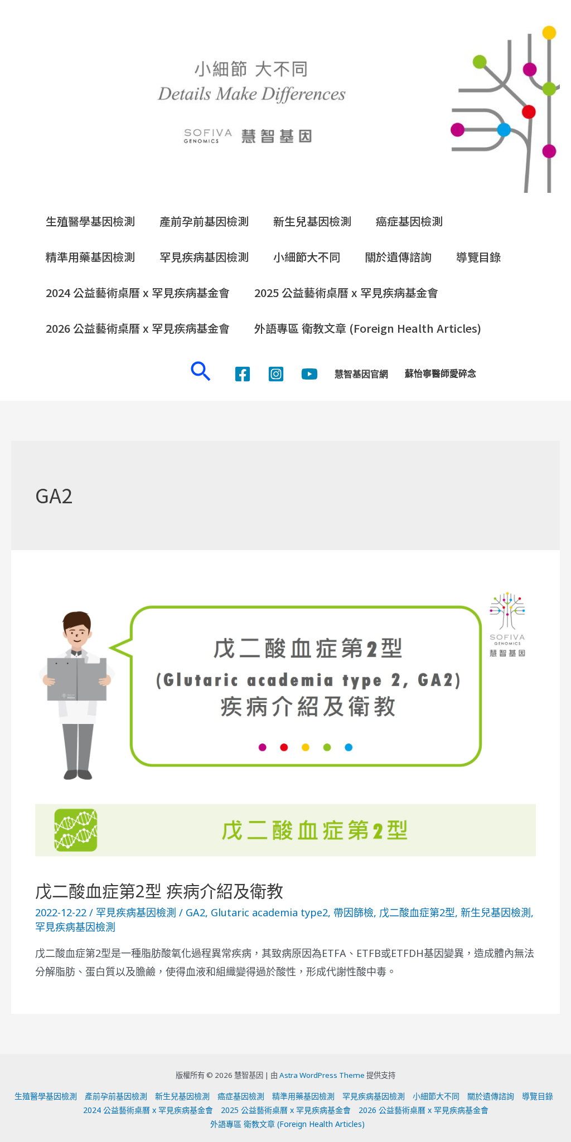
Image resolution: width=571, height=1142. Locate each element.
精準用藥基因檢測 (90, 257)
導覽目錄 (478, 257)
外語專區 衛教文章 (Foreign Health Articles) (367, 328)
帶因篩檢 (353, 912)
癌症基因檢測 (409, 221)
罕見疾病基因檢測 (204, 257)
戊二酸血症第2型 (417, 912)
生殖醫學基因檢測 (90, 221)
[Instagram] (276, 374)
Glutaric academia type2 (269, 912)
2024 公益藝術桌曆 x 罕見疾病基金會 (138, 292)
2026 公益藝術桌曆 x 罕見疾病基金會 (138, 328)
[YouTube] (309, 374)
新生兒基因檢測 (312, 221)
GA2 (195, 912)
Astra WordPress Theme (322, 1075)
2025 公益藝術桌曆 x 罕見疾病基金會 (346, 292)
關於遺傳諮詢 (398, 257)
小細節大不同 (306, 257)
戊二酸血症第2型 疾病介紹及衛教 (159, 890)
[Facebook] (242, 374)
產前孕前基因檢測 (204, 221)
